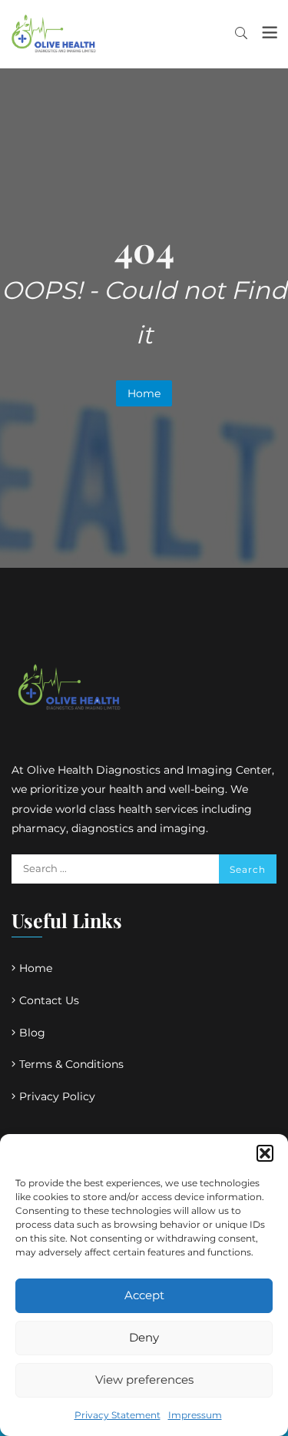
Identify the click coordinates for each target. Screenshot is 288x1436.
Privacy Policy (57, 1096)
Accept (144, 1295)
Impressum (195, 1415)
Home (144, 393)
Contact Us (49, 1000)
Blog (32, 1033)
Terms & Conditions (71, 1064)
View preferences (144, 1379)
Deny (144, 1337)
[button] (265, 1153)
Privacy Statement (117, 1415)
